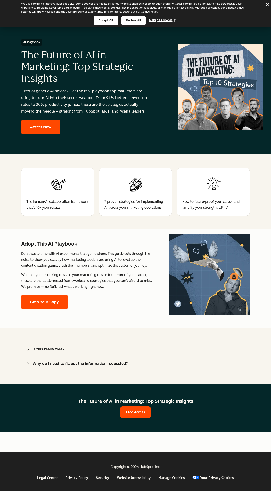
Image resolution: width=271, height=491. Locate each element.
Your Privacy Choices (217, 478)
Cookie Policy (149, 11)
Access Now (40, 127)
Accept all (105, 20)
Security (102, 478)
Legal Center (47, 478)
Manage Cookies (161, 20)
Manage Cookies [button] (171, 478)
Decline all (133, 20)
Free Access (135, 412)
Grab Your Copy (44, 302)
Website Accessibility (134, 478)
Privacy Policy (76, 478)
